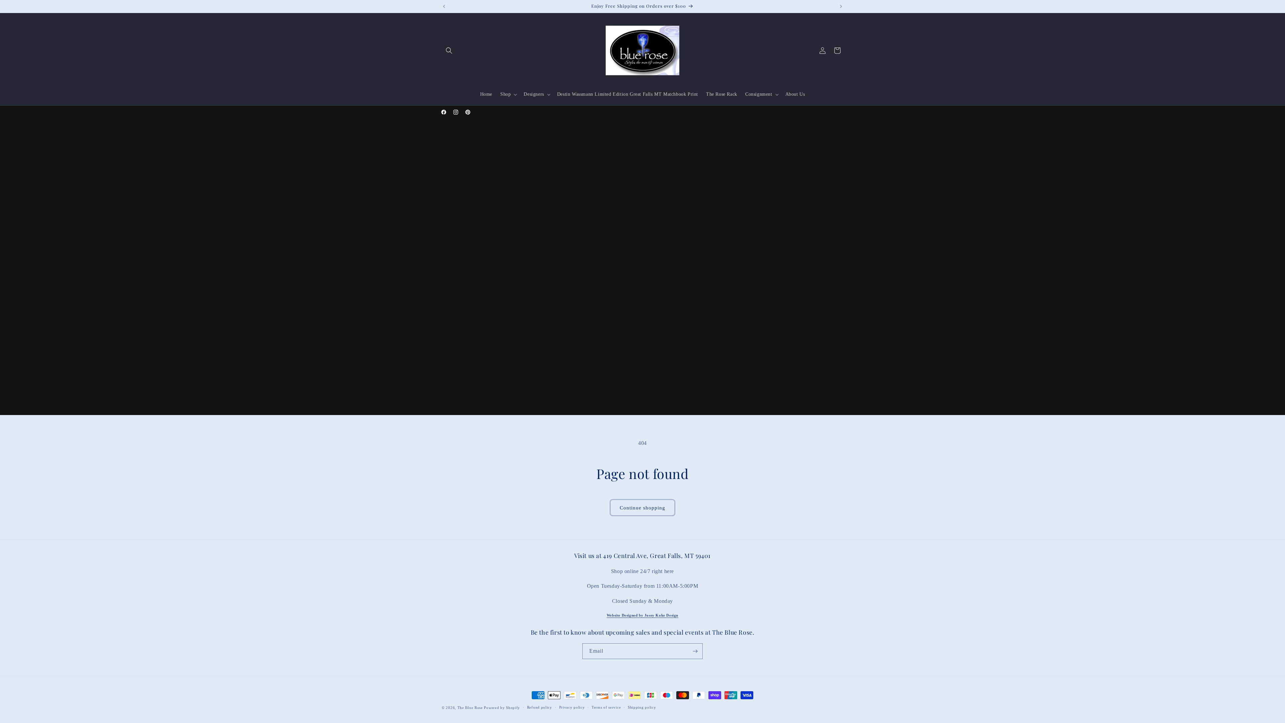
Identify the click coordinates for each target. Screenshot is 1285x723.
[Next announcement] (841, 6)
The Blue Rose (470, 708)
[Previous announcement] (444, 6)
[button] (449, 50)
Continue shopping (642, 507)
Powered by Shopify (502, 708)
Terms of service (606, 707)
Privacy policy (572, 707)
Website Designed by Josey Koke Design (642, 615)
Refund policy (539, 707)
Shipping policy (642, 707)
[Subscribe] (695, 651)
